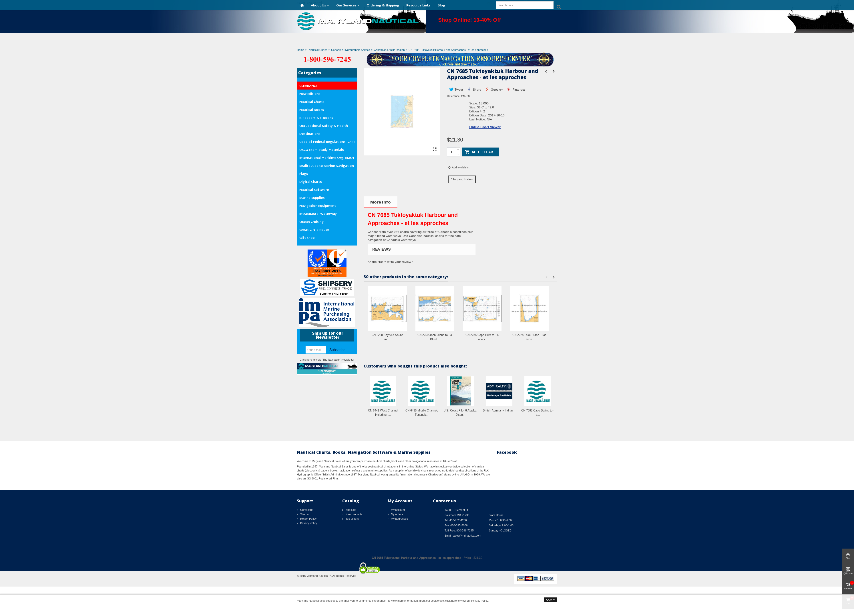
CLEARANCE (308, 85)
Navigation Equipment (317, 205)
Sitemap (305, 514)
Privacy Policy (308, 523)
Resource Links (418, 5)
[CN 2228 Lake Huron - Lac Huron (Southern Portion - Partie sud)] (529, 308)
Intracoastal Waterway (318, 213)
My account (397, 509)
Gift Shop (307, 237)
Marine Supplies (312, 197)
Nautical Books (311, 109)
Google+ (496, 89)
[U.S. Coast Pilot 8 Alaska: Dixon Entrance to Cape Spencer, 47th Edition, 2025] (460, 391)
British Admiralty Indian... (499, 410)
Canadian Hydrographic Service (350, 50)
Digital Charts (310, 181)
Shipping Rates (462, 179)
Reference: (453, 96)
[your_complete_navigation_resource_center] (427, 59)
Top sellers (352, 518)
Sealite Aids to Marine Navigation (326, 165)
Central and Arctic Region (389, 50)
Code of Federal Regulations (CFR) (326, 141)
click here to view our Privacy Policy (466, 600)
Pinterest (518, 89)
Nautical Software (314, 189)
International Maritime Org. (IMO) (326, 157)
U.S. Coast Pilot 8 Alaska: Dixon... (460, 413)
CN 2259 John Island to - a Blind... (434, 337)
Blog (441, 5)
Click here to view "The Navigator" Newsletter (327, 359)
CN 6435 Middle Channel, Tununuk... (421, 413)
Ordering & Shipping (383, 5)
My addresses (399, 518)
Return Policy (308, 518)
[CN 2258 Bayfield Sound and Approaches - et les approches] (387, 308)
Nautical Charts (318, 50)
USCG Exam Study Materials (321, 149)
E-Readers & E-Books (316, 117)
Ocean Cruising (311, 221)
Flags (303, 173)
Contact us (306, 509)
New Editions (309, 93)
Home (300, 50)
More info (380, 202)
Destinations (309, 133)
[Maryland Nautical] (358, 20)
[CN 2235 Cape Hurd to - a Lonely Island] (482, 308)
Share (476, 89)
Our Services (346, 5)
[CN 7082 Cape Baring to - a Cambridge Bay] (537, 391)
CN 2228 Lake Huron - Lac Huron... (529, 337)
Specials (350, 509)
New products (353, 514)
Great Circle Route (314, 229)
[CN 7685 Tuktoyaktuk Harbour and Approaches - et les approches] (402, 153)
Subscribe (337, 350)
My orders (396, 514)
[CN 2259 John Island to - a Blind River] (434, 308)
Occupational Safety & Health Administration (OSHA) (323, 126)
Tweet (458, 89)
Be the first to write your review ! (390, 262)
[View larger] (434, 149)
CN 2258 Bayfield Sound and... (387, 337)
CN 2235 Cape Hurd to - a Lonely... (482, 337)
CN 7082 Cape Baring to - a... (537, 413)
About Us (318, 5)
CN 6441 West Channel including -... (383, 413)
